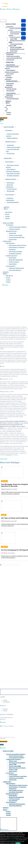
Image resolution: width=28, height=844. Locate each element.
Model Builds (10, 182)
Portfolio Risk (10, 153)
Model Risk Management (9, 186)
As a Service (9, 773)
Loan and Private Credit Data (18, 776)
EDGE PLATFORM (9, 127)
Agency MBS (3, 459)
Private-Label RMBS (15, 766)
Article (2, 289)
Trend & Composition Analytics (12, 135)
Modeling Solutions (10, 179)
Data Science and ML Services (12, 166)
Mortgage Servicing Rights (17, 762)
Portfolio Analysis (12, 189)
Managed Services (10, 141)
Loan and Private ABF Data (12, 150)
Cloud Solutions (9, 194)
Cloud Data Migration (13, 202)
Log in (2, 744)
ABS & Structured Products (17, 768)
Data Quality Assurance (13, 173)
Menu (3, 20)
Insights (6, 207)
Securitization (10, 191)
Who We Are (8, 212)
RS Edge (20, 423)
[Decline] (21, 843)
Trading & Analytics (12, 138)
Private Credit (13, 769)
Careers (6, 3)
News (3, 514)
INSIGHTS (6, 808)
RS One (7, 214)
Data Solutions (9, 161)
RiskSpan (9, 455)
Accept (18, 843)
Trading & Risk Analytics (13, 759)
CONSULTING (7, 158)
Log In (2, 119)
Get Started (3, 118)
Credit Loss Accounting (13, 147)
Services (5, 709)
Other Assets (13, 771)
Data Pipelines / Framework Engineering (12, 170)
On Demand (8, 130)
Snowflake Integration (13, 175)
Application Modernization (10, 199)
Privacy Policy (3, 738)
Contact (7, 216)
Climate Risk (10, 145)
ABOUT (5, 810)
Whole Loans (13, 761)
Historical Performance (16, 756)
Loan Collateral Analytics (16, 757)
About (6, 209)
